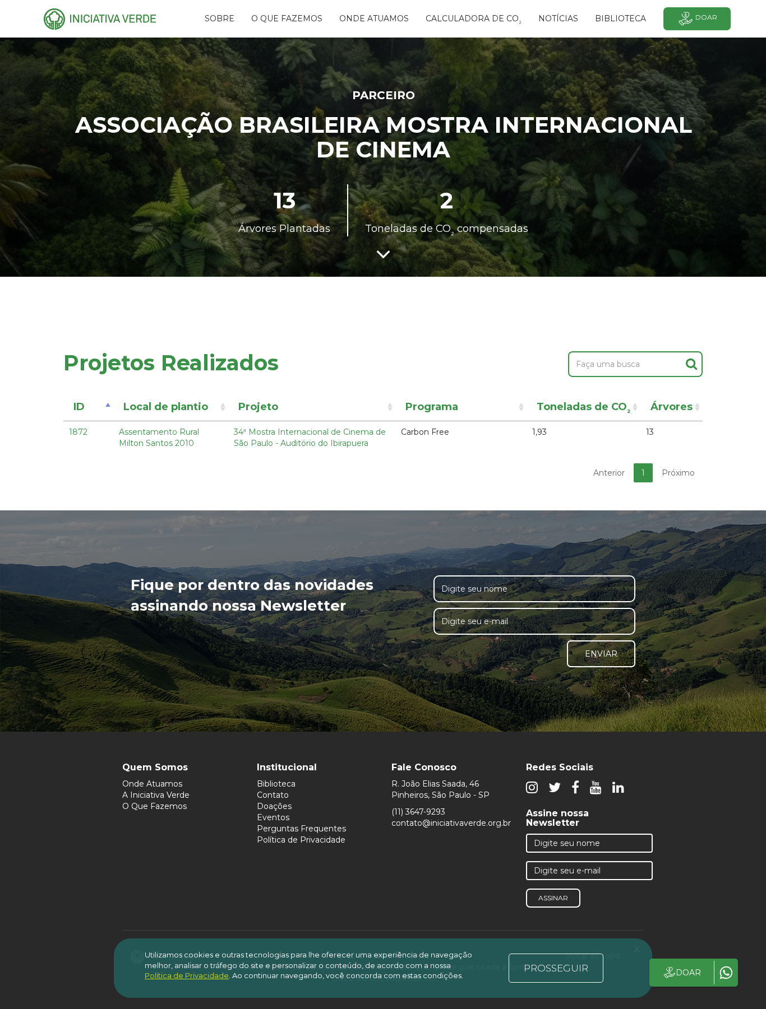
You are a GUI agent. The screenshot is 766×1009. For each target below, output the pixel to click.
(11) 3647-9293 (418, 812)
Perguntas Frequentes (301, 829)
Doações (274, 806)
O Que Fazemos (154, 806)
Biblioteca (276, 784)
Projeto (258, 407)
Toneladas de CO (583, 409)
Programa (431, 407)
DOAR (688, 973)
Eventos (273, 817)
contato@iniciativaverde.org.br (451, 823)
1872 (78, 432)
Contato (273, 795)
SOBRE (219, 18)
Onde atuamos (374, 18)
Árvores (671, 407)
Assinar (553, 898)
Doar (706, 17)
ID (79, 407)
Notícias (558, 18)
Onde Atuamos (152, 784)
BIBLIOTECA (620, 18)
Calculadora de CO (474, 20)
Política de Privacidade (301, 840)
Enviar (601, 654)
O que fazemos (286, 18)
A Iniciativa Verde (156, 795)
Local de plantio (165, 407)
